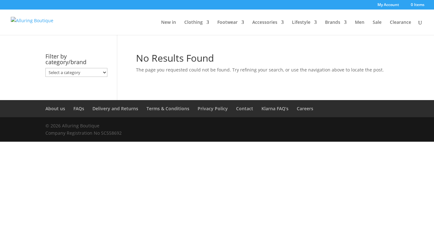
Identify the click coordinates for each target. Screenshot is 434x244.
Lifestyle (301, 22)
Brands (332, 22)
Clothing (193, 22)
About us (55, 108)
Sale (377, 22)
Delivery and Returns (115, 108)
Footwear (227, 22)
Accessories (264, 22)
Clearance (400, 22)
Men (359, 22)
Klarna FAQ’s (274, 108)
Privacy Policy (213, 108)
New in (168, 22)
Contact (244, 108)
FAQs (78, 108)
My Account (388, 5)
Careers (305, 108)
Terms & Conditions (167, 108)
